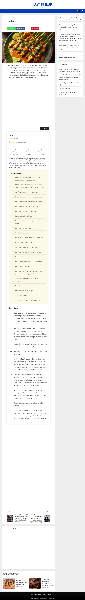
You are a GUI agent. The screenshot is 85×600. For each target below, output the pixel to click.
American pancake (64, 88)
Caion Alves (10, 24)
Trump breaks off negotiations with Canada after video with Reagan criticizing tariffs (70, 77)
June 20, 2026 (20, 586)
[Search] (82, 11)
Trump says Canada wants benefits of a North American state (70, 56)
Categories (18, 11)
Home (3, 11)
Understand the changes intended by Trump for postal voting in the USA (69, 27)
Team (27, 11)
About (10, 11)
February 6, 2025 (19, 24)
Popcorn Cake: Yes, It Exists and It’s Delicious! (21, 582)
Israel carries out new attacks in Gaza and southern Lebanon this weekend (69, 48)
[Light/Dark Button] (78, 11)
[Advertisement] (28, 91)
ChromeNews (43, 598)
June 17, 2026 (46, 587)
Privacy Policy (50, 594)
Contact (34, 11)
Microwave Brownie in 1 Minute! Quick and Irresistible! (47, 582)
